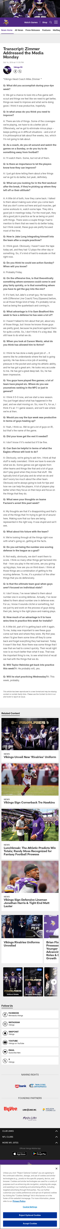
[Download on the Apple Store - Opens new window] (19, 1154)
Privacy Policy (19, 1201)
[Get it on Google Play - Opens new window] (39, 1155)
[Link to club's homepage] (5, 21)
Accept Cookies (30, 1223)
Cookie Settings (30, 1207)
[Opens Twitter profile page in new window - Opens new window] (20, 71)
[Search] (51, 22)
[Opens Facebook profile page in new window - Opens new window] (15, 71)
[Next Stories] (54, 982)
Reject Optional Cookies (30, 1215)
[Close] (56, 1168)
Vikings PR (18, 67)
